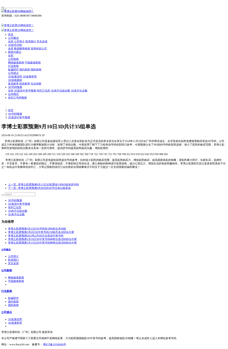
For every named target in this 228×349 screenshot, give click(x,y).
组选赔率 (24, 83)
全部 (10, 41)
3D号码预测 (15, 87)
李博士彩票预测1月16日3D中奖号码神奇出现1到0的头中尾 (42, 239)
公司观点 (13, 73)
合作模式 (13, 94)
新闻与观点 (14, 52)
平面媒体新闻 (33, 62)
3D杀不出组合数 (60, 90)
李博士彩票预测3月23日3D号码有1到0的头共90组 (37, 228)
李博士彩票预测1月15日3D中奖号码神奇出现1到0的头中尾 (42, 242)
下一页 (39, 188)
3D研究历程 (15, 45)
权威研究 (13, 69)
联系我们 (30, 41)
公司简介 (19, 41)
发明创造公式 (39, 48)
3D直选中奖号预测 (25, 90)
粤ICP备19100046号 (54, 344)
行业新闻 (13, 66)
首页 (10, 34)
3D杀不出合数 (79, 90)
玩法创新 (36, 83)
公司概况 (13, 38)
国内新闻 (24, 69)
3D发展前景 (30, 76)
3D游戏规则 (15, 80)
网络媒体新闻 (16, 62)
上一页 (43, 184)
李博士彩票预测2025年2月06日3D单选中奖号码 (35, 235)
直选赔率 (13, 83)
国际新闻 (36, 69)
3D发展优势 (15, 76)
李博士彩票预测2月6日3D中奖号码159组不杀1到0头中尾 (41, 232)
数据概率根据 (22, 48)
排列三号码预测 (17, 97)
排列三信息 (43, 90)
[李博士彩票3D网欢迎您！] (114, 11)
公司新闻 (13, 59)
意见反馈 (42, 41)
